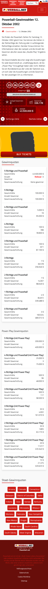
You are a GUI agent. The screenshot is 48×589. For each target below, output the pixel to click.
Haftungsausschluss (24, 568)
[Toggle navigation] (42, 9)
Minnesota (24, 507)
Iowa (18, 501)
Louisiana (12, 507)
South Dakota (10, 532)
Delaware (10, 495)
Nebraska (21, 514)
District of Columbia (25, 495)
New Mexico (12, 520)
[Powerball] (3, 31)
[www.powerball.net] (14, 10)
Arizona (11, 489)
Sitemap (24, 580)
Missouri (36, 507)
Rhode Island (16, 526)
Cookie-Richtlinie (24, 576)
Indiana (9, 501)
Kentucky (38, 501)
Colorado (22, 489)
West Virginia (25, 532)
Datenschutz (24, 572)
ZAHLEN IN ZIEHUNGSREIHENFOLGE (24, 94)
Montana (9, 514)
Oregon (23, 520)
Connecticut (35, 489)
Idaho (40, 495)
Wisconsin (39, 532)
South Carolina (31, 526)
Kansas (27, 501)
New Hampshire (35, 514)
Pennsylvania (35, 520)
